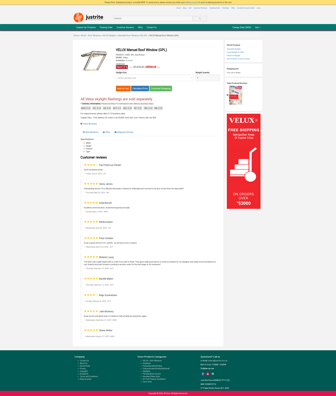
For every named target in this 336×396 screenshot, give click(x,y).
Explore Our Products (86, 27)
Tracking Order (214, 8)
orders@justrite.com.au (217, 361)
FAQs (233, 8)
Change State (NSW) (241, 27)
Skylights (146, 371)
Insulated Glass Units (151, 376)
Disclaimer (84, 374)
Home (179, 8)
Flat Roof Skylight (233, 56)
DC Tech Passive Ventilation (154, 379)
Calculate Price (140, 88)
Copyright (84, 371)
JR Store (166, 393)
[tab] (91, 132)
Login (259, 8)
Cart (189, 8)
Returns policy (85, 379)
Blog (184, 8)
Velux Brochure (90, 123)
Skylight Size (121, 72)
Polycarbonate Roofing (152, 366)
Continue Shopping (160, 88)
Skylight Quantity (202, 72)
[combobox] (154, 78)
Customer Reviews (200, 8)
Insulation (147, 363)
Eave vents (147, 382)
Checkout (225, 8)
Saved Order (85, 366)
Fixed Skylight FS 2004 (235, 52)
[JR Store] (89, 18)
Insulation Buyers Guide (245, 8)
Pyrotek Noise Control (152, 374)
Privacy (83, 368)
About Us (83, 363)
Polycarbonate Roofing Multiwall (156, 368)
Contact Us (152, 27)
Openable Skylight (234, 49)
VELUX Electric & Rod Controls (238, 59)
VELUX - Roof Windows (152, 361)
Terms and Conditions (89, 376)
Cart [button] (257, 27)
